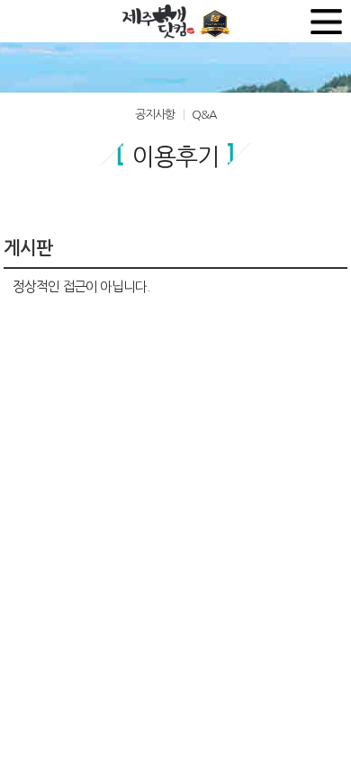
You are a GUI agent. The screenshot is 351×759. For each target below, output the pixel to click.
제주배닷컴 (160, 21)
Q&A (204, 115)
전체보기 (326, 22)
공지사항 (155, 115)
